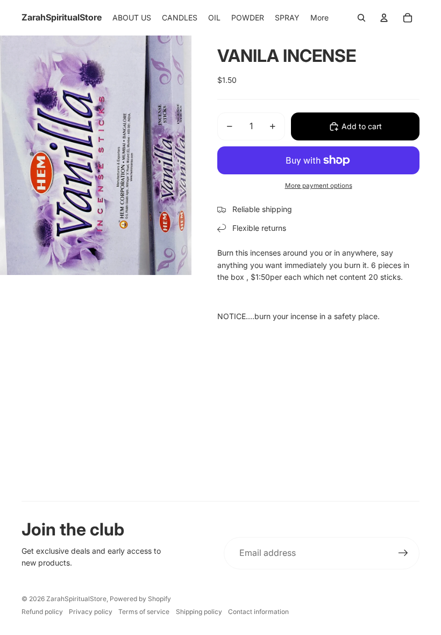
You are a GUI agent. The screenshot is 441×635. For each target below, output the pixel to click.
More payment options (318, 185)
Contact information (258, 612)
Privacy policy (90, 612)
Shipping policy (199, 612)
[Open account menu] (384, 18)
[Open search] (361, 18)
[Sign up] (403, 553)
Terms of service (143, 612)
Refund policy (42, 612)
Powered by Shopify (140, 599)
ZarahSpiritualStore (76, 599)
